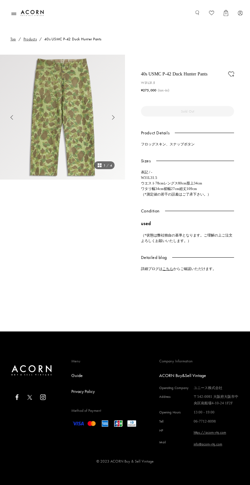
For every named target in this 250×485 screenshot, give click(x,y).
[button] (6, 117)
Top (13, 39)
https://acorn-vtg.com (210, 432)
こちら (167, 269)
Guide (77, 375)
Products (30, 39)
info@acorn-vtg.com (208, 444)
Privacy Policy (83, 391)
